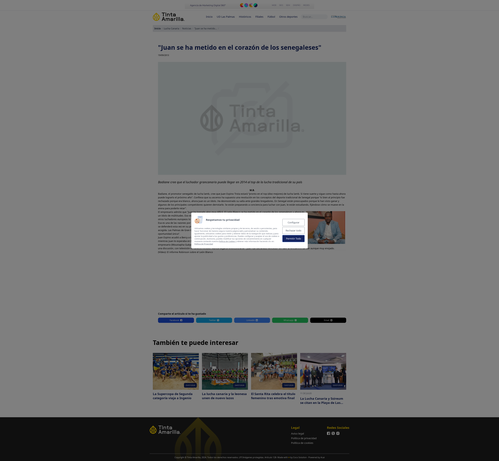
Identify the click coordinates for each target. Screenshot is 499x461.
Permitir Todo (293, 238)
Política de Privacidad (203, 244)
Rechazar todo (293, 230)
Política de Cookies (227, 241)
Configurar (293, 222)
